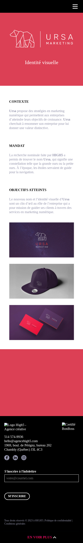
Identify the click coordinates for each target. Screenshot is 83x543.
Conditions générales (14, 523)
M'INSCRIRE (17, 496)
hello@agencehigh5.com (21, 441)
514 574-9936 (13, 437)
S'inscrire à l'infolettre (20, 471)
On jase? (41, 402)
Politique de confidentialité (58, 520)
